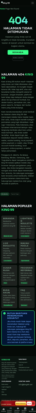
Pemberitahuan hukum (26, 370)
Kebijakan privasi (24, 367)
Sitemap (4, 394)
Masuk (29, 403)
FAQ (3, 392)
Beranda (17, 52)
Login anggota (6, 387)
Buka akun (18, 58)
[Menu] (32, 3)
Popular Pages (15, 194)
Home (2, 9)
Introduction (4, 194)
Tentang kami (23, 362)
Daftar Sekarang (21, 403)
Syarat (21, 365)
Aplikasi (4, 389)
